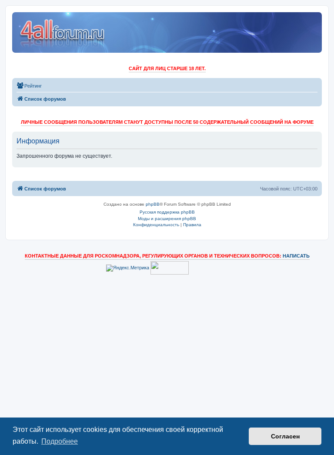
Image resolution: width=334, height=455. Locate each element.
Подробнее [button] (59, 441)
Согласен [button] (285, 436)
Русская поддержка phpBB (167, 212)
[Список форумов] (62, 32)
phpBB (153, 204)
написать (296, 255)
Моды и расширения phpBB (167, 218)
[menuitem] (29, 86)
